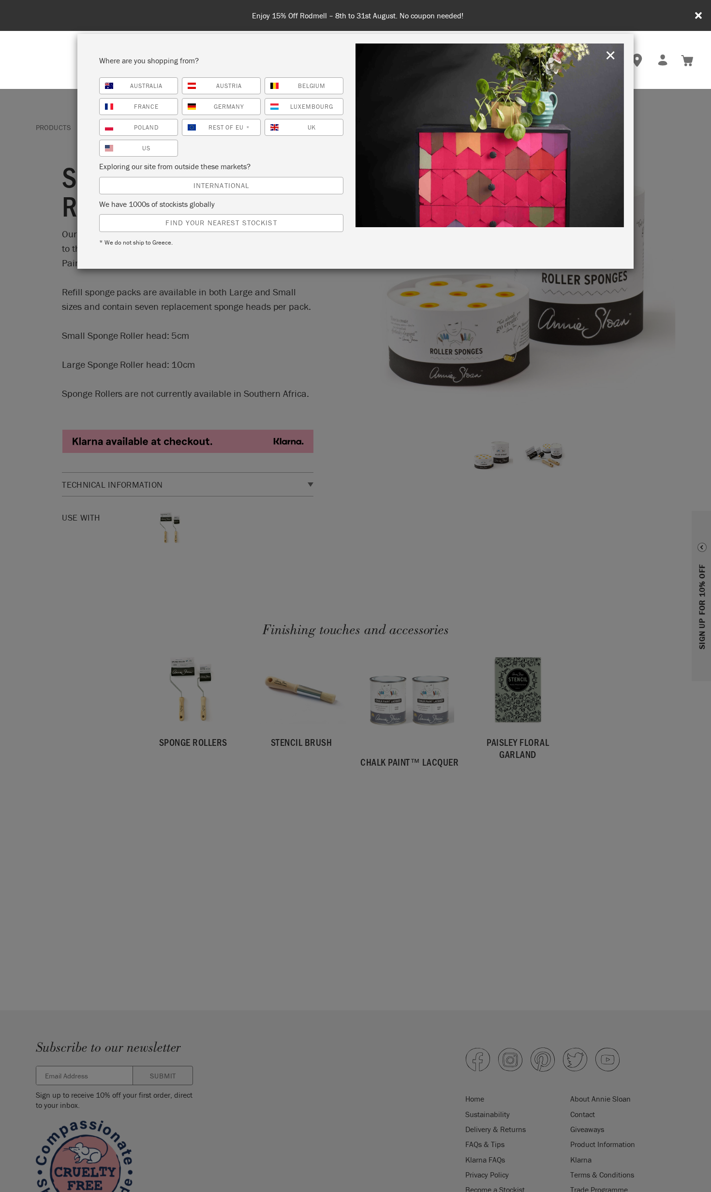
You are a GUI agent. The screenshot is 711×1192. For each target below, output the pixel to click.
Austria (229, 86)
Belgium (312, 86)
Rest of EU (229, 127)
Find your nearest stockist (221, 222)
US (146, 148)
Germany (229, 106)
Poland (146, 127)
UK (312, 127)
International (221, 185)
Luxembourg (311, 106)
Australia (146, 86)
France (146, 106)
